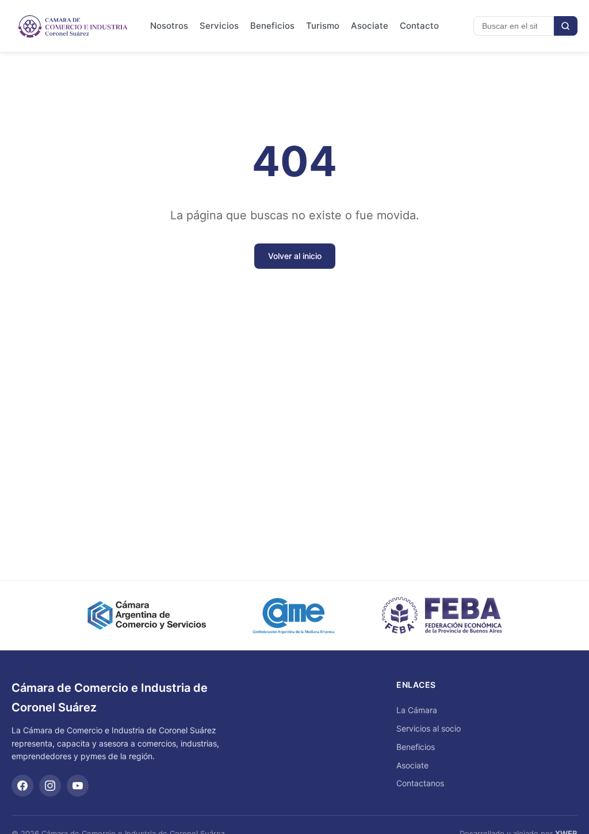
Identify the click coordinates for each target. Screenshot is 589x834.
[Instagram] (50, 786)
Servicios (219, 25)
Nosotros (169, 25)
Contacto (419, 25)
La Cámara (416, 710)
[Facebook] (22, 786)
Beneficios (272, 25)
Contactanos (420, 783)
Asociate (369, 25)
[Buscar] (565, 26)
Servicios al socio (428, 728)
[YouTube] (78, 786)
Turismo (322, 25)
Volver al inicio (295, 256)
